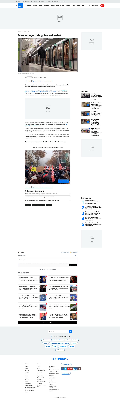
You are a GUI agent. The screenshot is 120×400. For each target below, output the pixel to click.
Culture (62, 5)
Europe (35, 5)
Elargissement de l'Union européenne (60, 343)
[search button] (60, 2)
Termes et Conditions (54, 371)
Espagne (72, 346)
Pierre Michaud (29, 75)
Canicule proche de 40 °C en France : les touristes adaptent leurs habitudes (42, 200)
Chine (45, 343)
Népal (68, 339)
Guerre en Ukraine (58, 339)
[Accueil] (18, 31)
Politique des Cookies (54, 373)
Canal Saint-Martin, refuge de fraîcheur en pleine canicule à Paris (40, 197)
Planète (68, 5)
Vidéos (78, 5)
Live (102, 5)
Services (39, 363)
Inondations (63, 346)
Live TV (39, 366)
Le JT (38, 368)
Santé (73, 5)
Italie (55, 346)
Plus (50, 363)
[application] (48, 55)
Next (57, 5)
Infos (21, 31)
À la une (84, 91)
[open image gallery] (47, 167)
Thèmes (27, 363)
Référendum (60, 349)
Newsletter (65, 373)
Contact (51, 380)
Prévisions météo (41, 370)
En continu (28, 5)
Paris (28, 205)
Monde (40, 5)
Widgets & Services (41, 381)
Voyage (53, 5)
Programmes (28, 383)
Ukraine (75, 339)
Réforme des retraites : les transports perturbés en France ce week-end (41, 193)
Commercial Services (53, 369)
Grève (49, 205)
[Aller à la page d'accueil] (20, 5)
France (29, 31)
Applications (40, 375)
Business (46, 5)
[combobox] (67, 2)
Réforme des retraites (38, 205)
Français (18, 1)
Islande (48, 346)
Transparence (52, 378)
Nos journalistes (28, 385)
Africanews (39, 383)
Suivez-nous (40, 374)
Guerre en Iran (46, 339)
